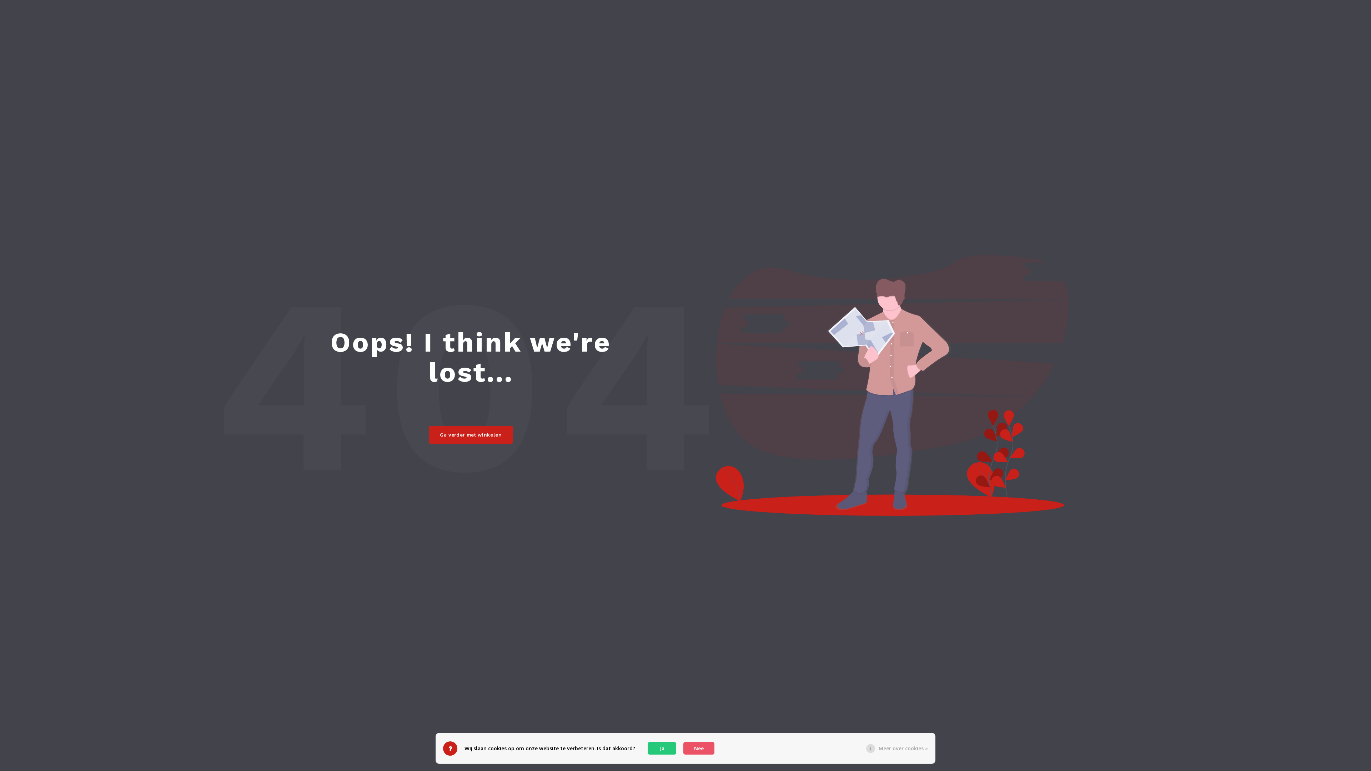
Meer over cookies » (903, 748)
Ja (662, 748)
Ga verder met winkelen (471, 435)
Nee (699, 748)
